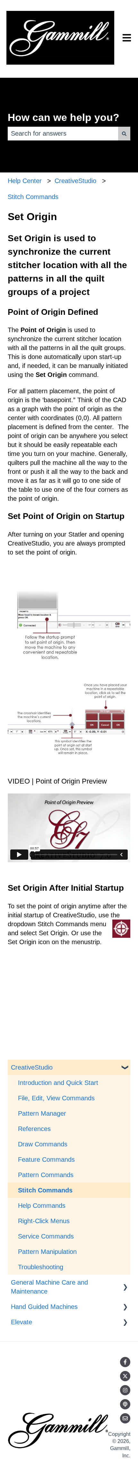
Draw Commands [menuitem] (42, 1144)
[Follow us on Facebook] (125, 1362)
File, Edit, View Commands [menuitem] (56, 1098)
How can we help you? (63, 117)
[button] (125, 1066)
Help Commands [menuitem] (41, 1205)
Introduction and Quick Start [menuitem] (58, 1082)
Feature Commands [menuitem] (46, 1159)
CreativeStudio (75, 180)
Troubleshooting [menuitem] (40, 1267)
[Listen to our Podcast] (125, 1404)
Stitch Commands (33, 196)
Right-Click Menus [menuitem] (44, 1220)
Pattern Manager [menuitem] (42, 1113)
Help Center (25, 180)
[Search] (124, 133)
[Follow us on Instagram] (125, 1390)
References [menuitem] (34, 1128)
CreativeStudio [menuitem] (32, 1067)
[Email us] (125, 1418)
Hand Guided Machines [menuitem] (44, 1306)
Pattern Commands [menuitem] (45, 1174)
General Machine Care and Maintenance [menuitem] (49, 1287)
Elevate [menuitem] (21, 1322)
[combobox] (63, 133)
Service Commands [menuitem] (46, 1236)
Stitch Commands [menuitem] (45, 1190)
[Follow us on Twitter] (125, 1376)
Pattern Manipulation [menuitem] (47, 1251)
